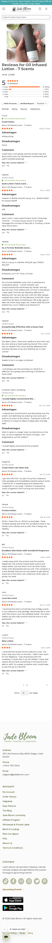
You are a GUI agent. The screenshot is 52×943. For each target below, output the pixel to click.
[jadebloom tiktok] (5, 881)
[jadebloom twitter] (37, 881)
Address (7, 750)
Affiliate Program (11, 820)
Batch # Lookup (11, 829)
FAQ (5, 838)
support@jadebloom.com (16, 774)
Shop (22, 933)
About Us (7, 843)
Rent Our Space (11, 834)
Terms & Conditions (13, 848)
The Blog (7, 810)
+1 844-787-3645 (11, 765)
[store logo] (21, 9)
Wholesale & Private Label (16, 824)
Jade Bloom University (14, 815)
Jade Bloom (16, 918)
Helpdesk (7, 801)
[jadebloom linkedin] (44, 881)
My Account (9, 792)
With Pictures (10, 103)
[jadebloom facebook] (13, 881)
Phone (6, 762)
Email (5, 771)
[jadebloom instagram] (29, 881)
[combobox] (26, 17)
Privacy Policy (10, 933)
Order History (9, 797)
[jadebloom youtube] (21, 881)
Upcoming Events (12, 889)
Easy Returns (9, 806)
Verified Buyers (27, 103)
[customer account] (46, 9)
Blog (30, 933)
